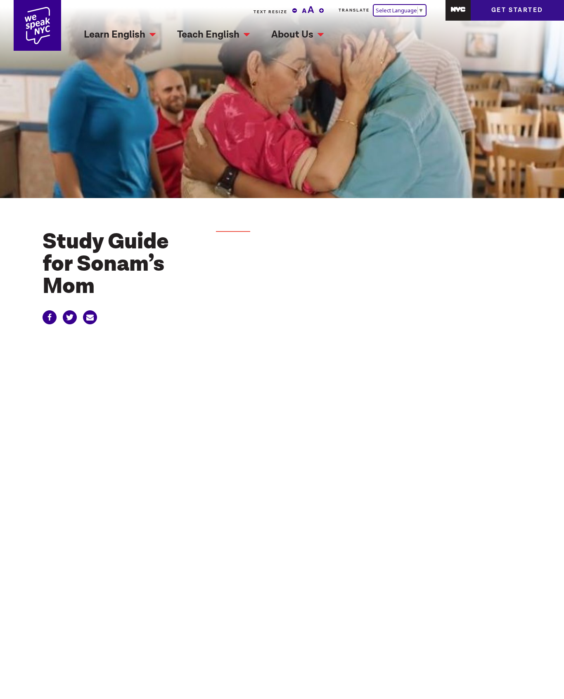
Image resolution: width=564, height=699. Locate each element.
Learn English (114, 34)
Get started (517, 10)
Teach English (208, 34)
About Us (292, 34)
